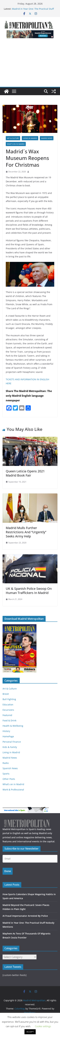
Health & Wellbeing (13, 725)
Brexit (6, 693)
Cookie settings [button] (43, 1026)
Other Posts (9, 778)
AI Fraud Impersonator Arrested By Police (25, 915)
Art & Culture (13, 138)
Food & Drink (9, 720)
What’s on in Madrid (15, 144)
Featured (7, 715)
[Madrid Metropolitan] (6, 91)
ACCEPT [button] (30, 1031)
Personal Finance (12, 741)
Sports (6, 773)
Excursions (8, 709)
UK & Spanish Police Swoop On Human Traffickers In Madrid (29, 590)
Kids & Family (10, 747)
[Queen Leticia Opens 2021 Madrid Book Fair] (30, 439)
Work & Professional (13, 789)
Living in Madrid (30, 138)
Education (8, 704)
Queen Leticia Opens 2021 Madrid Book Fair (25, 473)
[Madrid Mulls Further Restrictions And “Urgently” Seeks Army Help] (30, 495)
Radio (6, 763)
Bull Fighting (9, 699)
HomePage (8, 736)
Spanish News (10, 768)
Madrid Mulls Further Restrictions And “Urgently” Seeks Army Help (26, 532)
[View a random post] (53, 91)
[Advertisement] (30, 64)
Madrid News (46, 138)
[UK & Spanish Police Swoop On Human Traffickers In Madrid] (30, 556)
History (6, 731)
